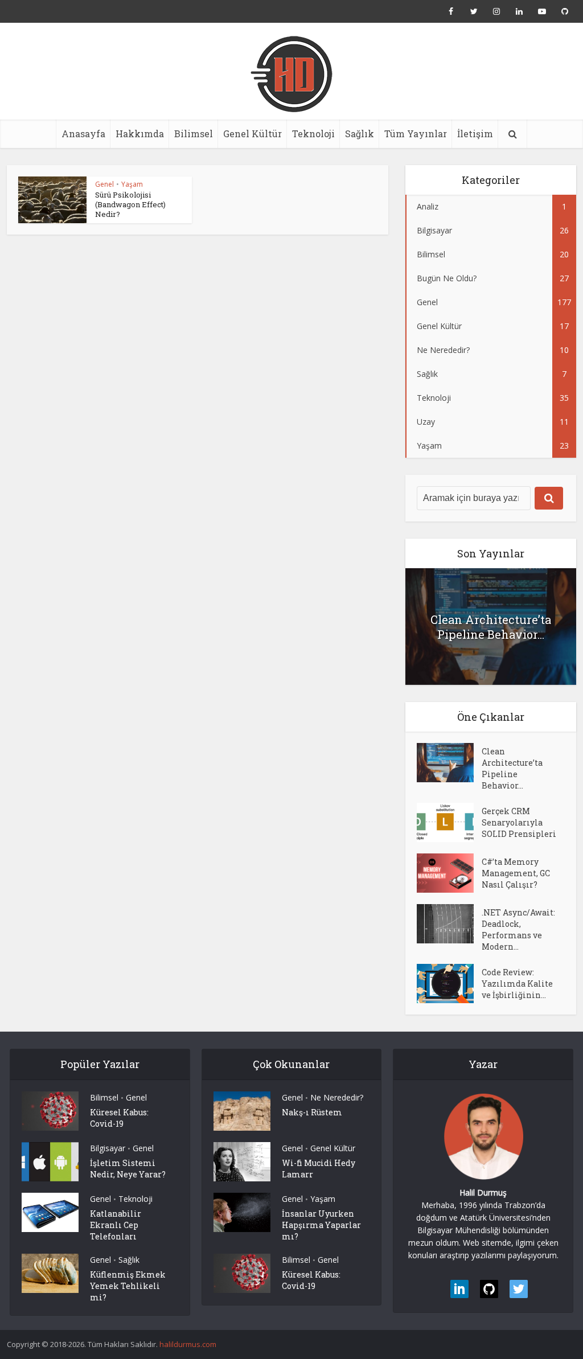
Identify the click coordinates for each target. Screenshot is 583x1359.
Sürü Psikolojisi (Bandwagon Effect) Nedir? (130, 204)
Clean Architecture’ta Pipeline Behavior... (490, 627)
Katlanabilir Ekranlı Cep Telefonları (115, 1225)
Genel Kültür (252, 133)
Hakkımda (140, 133)
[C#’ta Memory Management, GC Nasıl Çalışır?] (449, 873)
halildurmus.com (187, 1344)
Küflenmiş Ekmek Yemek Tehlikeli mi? (128, 1286)
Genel (104, 184)
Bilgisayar (107, 1148)
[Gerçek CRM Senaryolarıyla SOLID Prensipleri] (449, 822)
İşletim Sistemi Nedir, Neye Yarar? (128, 1168)
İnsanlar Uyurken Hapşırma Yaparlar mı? (321, 1225)
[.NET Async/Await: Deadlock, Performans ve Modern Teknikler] (449, 923)
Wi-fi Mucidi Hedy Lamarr (318, 1168)
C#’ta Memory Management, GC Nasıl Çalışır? (516, 873)
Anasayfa (83, 133)
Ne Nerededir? (336, 1097)
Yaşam (132, 184)
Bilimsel (193, 133)
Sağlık (359, 133)
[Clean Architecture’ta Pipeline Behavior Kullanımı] (449, 762)
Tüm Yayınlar (415, 133)
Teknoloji (313, 133)
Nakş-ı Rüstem (312, 1112)
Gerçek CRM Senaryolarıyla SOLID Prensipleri (519, 822)
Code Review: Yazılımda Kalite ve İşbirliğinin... (517, 983)
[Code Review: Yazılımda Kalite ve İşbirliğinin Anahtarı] (449, 983)
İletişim (475, 133)
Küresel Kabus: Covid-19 (119, 1118)
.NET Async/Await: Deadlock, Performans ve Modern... (518, 929)
